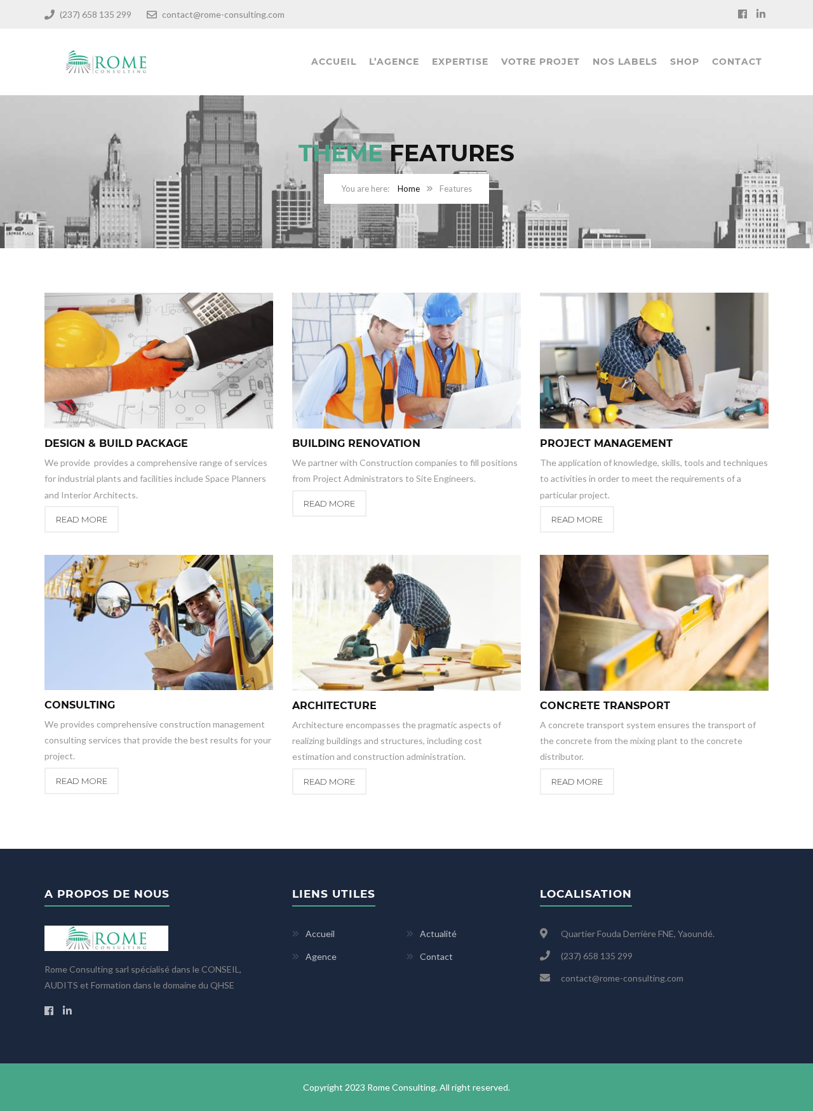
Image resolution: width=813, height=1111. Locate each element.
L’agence (394, 61)
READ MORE (81, 519)
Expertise (460, 61)
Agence (321, 956)
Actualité (438, 933)
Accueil (333, 61)
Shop (684, 61)
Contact (737, 61)
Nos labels (625, 61)
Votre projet (540, 61)
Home (409, 188)
